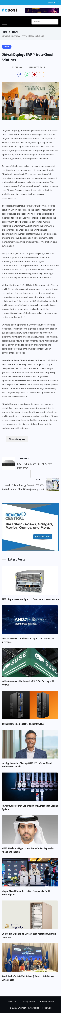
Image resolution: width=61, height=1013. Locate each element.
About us (11, 1001)
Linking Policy (28, 1001)
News (15, 31)
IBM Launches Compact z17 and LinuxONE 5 (23, 723)
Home (4, 31)
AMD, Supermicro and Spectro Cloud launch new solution (30, 599)
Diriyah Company (17, 439)
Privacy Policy (47, 1001)
